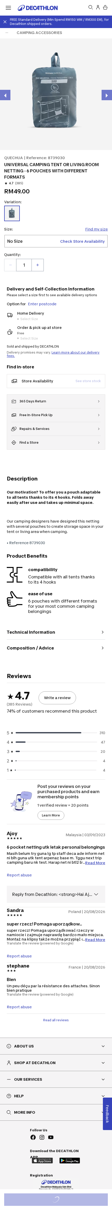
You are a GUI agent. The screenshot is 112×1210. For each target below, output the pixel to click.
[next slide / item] (107, 95)
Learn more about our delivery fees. (53, 354)
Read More (95, 862)
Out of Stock (59, 1200)
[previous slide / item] (5, 95)
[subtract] (10, 265)
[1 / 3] (56, 94)
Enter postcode (42, 304)
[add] (37, 265)
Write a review (57, 697)
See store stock (88, 381)
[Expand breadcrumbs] (6, 32)
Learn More (51, 815)
